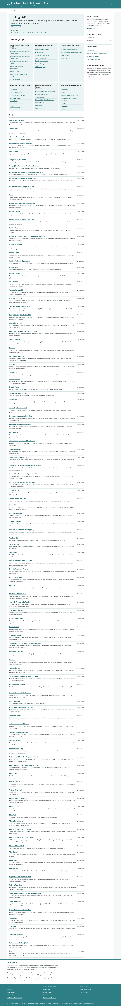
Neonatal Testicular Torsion (18, 103)
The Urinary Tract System (14, 997)
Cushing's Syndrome (41, 61)
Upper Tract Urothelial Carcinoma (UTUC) (23, 765)
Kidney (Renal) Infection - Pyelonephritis (23, 474)
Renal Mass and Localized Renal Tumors (23, 676)
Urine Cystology (14, 852)
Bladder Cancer (14, 71)
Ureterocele (13, 773)
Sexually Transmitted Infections (20, 693)
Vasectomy (13, 926)
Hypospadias (13, 432)
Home (8, 10)
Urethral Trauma (14, 806)
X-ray (10, 951)
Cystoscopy (13, 372)
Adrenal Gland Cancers (42, 49)
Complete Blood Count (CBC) (69, 95)
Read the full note (92, 28)
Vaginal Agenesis (15, 901)
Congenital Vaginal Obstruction (44, 100)
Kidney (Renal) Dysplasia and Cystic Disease (25, 465)
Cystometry (64, 106)
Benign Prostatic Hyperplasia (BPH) (71, 52)
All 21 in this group (15, 107)
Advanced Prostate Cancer (69, 49)
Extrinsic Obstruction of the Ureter (21, 416)
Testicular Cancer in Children (19, 724)
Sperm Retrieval (14, 701)
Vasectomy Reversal (16, 934)
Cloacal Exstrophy (40, 97)
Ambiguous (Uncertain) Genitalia (45, 91)
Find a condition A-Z (109, 10)
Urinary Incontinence (16, 821)
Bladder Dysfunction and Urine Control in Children (27, 236)
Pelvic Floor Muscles (16, 610)
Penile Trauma (14, 627)
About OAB (90, 50)
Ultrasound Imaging (16, 749)
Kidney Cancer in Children (18, 499)
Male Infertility (14, 101)
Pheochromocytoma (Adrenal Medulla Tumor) (25, 643)
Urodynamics (13, 860)
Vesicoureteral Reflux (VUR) (19, 943)
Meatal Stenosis (14, 544)
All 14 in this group (66, 109)
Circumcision (13, 89)
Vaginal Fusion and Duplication (20, 910)
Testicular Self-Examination (18, 732)
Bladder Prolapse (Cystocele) (19, 261)
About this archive (92, 4)
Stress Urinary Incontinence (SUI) (21, 707)
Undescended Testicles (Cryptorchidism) (23, 757)
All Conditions (11, 992)
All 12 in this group (40, 108)
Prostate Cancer (65, 55)
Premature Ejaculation (16, 651)
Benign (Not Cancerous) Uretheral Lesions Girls (26, 172)
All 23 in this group (40, 67)
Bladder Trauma (14, 273)
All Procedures (11, 995)
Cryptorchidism (39, 102)
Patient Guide (47, 992)
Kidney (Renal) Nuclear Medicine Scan (22, 482)
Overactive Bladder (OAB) (18, 594)
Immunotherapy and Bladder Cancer (22, 441)
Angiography (64, 89)
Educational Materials (93, 59)
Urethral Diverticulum (16, 790)
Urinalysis (12, 815)
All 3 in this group (65, 58)
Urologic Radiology (15, 885)
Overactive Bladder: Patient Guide (97, 53)
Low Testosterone (15, 98)
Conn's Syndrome (40, 58)
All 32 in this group (15, 79)
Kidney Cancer (14, 490)
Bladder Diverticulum (16, 228)
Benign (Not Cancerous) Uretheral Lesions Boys (26, 166)
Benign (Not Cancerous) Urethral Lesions (23, 178)
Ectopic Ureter (14, 387)
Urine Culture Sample (16, 846)
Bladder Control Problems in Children (22, 220)
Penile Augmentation (16, 618)
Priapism (12, 660)
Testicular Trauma (15, 740)
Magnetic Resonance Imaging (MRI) (21, 530)
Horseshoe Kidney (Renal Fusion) (21, 424)
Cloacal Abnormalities (41, 94)
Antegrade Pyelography (42, 55)
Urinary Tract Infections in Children (21, 837)
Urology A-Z (111, 4)
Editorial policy (103, 4)
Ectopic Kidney (39, 64)
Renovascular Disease (17, 684)
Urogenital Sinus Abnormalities (20, 877)
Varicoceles (13, 918)
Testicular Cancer (15, 715)
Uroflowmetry (13, 868)
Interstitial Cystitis (15, 449)
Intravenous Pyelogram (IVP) (19, 457)
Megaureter (13, 552)
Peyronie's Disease (15, 635)
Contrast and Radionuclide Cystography (23, 331)
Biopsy (63, 92)
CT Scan (63, 103)
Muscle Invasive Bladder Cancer (20, 561)
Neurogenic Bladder (16, 577)
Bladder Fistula (14, 253)
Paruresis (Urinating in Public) (19, 602)
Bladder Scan (13, 267)
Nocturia (12, 585)
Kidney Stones (14, 505)
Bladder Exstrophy (15, 244)
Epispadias (38, 105)
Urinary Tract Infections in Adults (20, 829)
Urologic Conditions (93, 56)
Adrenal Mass (39, 52)
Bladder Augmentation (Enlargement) (22, 203)
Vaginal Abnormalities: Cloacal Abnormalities (25, 893)
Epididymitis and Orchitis (17, 92)
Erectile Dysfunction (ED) (17, 95)
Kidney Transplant (15, 513)
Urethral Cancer (14, 782)
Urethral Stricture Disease (18, 798)
